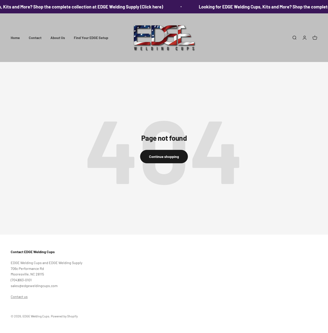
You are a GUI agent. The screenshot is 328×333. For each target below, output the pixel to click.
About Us (57, 37)
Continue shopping (164, 156)
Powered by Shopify (64, 316)
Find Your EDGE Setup (91, 37)
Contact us (19, 296)
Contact (35, 37)
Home (15, 37)
